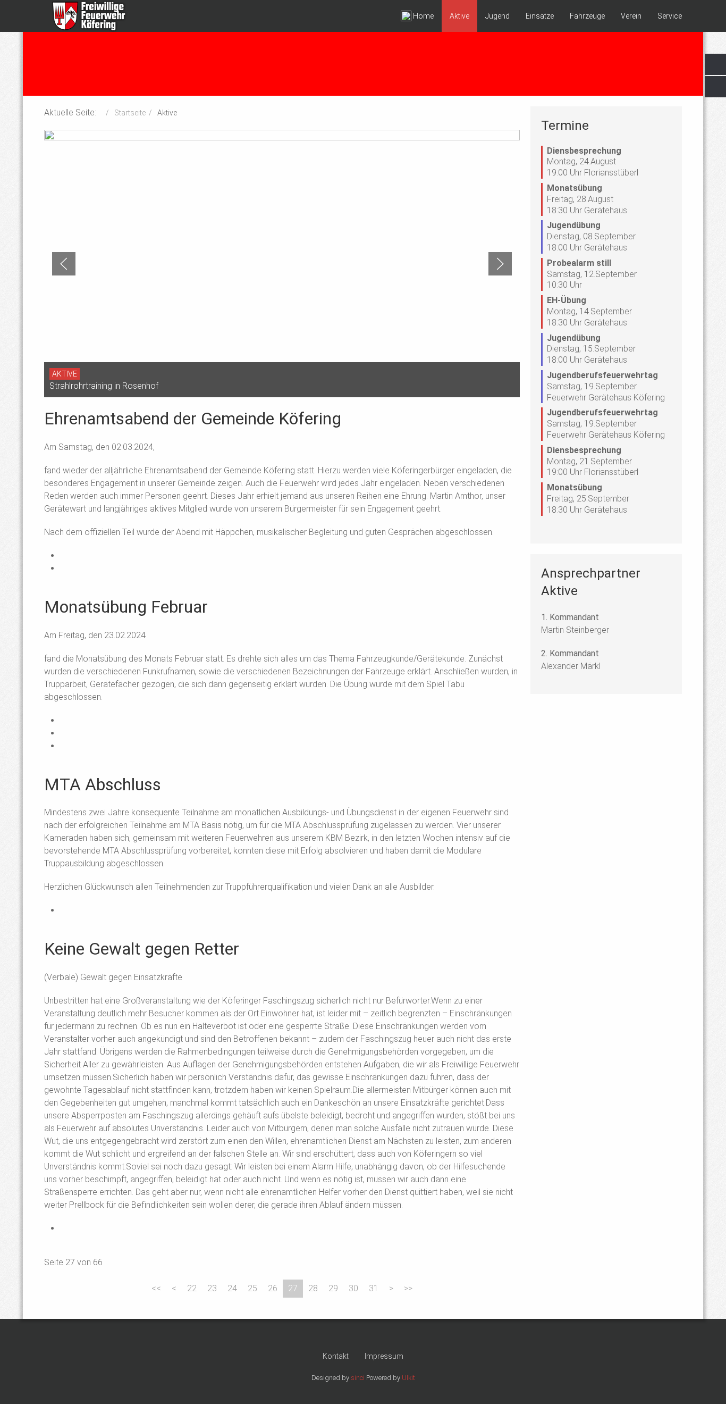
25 (252, 1288)
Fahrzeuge (587, 16)
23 (212, 1288)
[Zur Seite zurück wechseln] (174, 1289)
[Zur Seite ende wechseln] (408, 1289)
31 (373, 1288)
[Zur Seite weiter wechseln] (391, 1289)
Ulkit (408, 1378)
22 (192, 1288)
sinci (358, 1378)
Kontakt (336, 1356)
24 (232, 1288)
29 (333, 1288)
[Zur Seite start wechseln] (156, 1289)
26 (272, 1288)
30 (353, 1288)
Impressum (384, 1356)
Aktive (459, 16)
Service (669, 16)
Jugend (497, 16)
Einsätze (540, 16)
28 (313, 1288)
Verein (631, 16)
